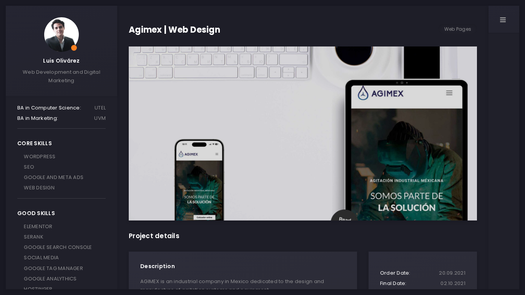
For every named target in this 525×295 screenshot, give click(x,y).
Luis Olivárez (61, 61)
